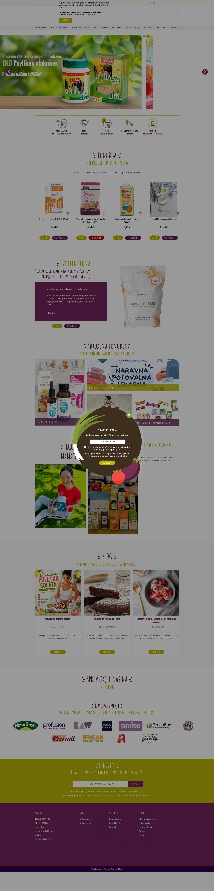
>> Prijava (107, 462)
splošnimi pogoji (117, 454)
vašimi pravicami (102, 456)
